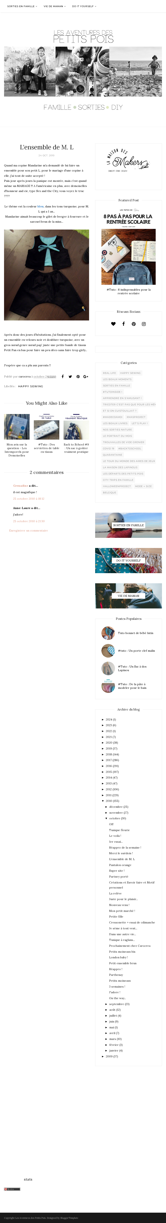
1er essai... (116, 841)
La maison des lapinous (120, 467)
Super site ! (117, 870)
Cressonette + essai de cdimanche (132, 922)
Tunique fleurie (119, 830)
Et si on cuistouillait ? (120, 410)
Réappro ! (115, 969)
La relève (115, 893)
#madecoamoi (112, 417)
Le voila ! (115, 836)
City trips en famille (118, 480)
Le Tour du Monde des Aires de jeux (129, 461)
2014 (109, 777)
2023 (109, 725)
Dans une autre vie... (122, 934)
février (114, 1045)
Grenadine (20, 485)
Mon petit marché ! (122, 911)
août (112, 1010)
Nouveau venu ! (119, 905)
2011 (109, 795)
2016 (109, 766)
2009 (109, 1056)
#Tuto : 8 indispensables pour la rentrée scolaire (129, 291)
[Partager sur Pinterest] (78, 376)
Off (111, 824)
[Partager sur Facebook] (62, 376)
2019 (109, 748)
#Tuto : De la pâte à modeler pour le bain (132, 686)
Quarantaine (112, 454)
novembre (116, 812)
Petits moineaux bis (122, 951)
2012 (109, 789)
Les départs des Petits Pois (123, 473)
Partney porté (118, 876)
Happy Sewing (30, 386)
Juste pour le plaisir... (123, 899)
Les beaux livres (115, 423)
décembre (116, 807)
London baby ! (118, 957)
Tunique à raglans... (122, 940)
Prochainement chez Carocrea (129, 946)
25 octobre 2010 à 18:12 (28, 498)
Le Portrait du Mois (117, 436)
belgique (109, 492)
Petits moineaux (120, 980)
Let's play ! (140, 423)
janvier (113, 1050)
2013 (109, 783)
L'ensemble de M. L (122, 859)
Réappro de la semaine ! (125, 847)
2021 (109, 737)
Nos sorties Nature (117, 429)
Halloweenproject (117, 486)
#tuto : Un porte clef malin (136, 650)
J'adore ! (114, 992)
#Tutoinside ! (112, 391)
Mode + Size (143, 486)
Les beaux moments (117, 379)
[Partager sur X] (70, 376)
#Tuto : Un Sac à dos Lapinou (132, 668)
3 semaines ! (117, 986)
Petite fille (116, 916)
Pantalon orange (120, 865)
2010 (109, 801)
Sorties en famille (116, 385)
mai (111, 1027)
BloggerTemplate (69, 1218)
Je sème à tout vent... (123, 928)
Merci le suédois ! (121, 853)
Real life (109, 373)
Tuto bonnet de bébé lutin (135, 633)
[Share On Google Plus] (85, 376)
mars (112, 1039)
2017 (109, 760)
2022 (109, 731)
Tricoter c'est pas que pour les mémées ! (133, 404)
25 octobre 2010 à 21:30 (29, 521)
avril (112, 1033)
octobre (114, 818)
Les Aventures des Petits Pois (30, 1218)
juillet (113, 1015)
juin (111, 1021)
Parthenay (116, 975)
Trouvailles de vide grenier (123, 442)
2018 (109, 754)
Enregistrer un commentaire (28, 530)
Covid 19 (108, 448)
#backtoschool (129, 448)
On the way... (117, 998)
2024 (109, 719)
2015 (109, 772)
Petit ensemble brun (122, 963)
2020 (109, 742)
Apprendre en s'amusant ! (122, 398)
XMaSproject (136, 417)
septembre (116, 1004)
